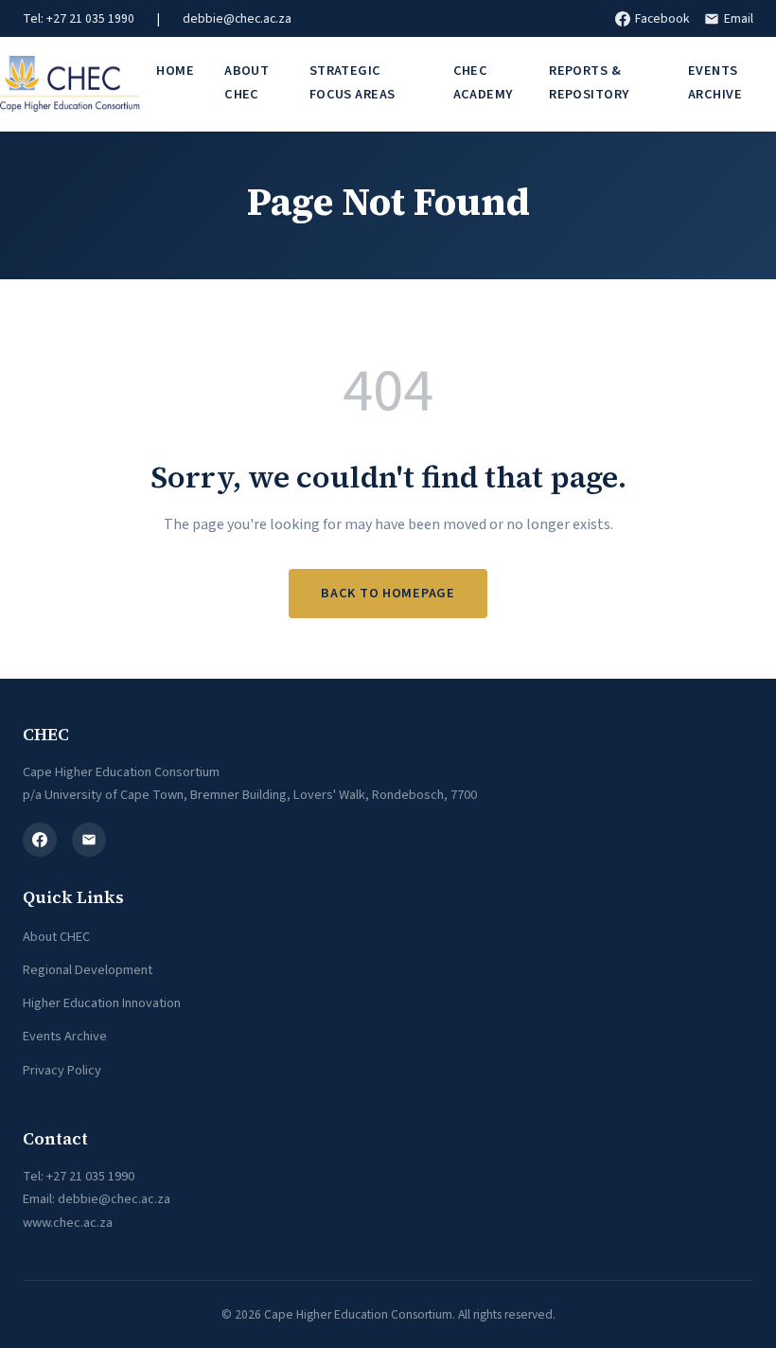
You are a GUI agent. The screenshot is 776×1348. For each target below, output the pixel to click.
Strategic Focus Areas (352, 82)
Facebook (662, 18)
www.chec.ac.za (68, 1223)
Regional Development (87, 970)
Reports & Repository (588, 82)
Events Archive (715, 82)
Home (175, 70)
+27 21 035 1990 (90, 1176)
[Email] (89, 840)
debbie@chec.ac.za (237, 18)
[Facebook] (40, 840)
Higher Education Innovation (102, 1003)
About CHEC (246, 82)
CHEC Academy (483, 82)
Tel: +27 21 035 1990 (78, 18)
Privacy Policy (62, 1070)
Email (738, 18)
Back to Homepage (388, 593)
